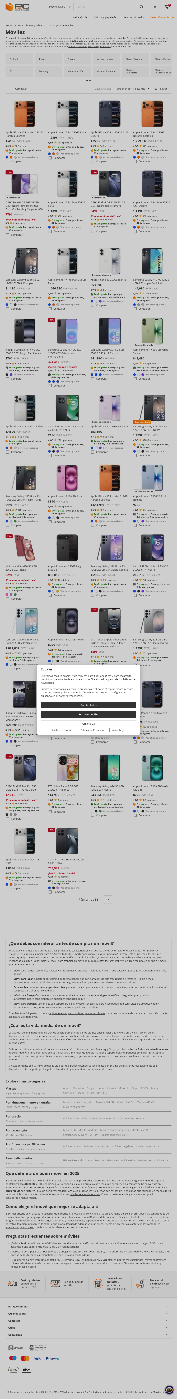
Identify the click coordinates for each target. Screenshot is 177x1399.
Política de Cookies (62, 730)
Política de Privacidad (93, 730)
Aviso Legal (118, 730)
